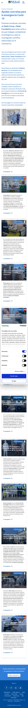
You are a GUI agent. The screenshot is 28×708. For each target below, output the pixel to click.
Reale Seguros (16, 692)
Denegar (14, 381)
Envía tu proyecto (14, 675)
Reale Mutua (7, 692)
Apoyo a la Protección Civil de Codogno (13, 491)
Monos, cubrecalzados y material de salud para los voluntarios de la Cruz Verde (13, 448)
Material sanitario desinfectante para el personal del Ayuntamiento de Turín (14, 536)
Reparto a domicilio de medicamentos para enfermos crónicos (13, 185)
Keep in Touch (8, 227)
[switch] (24, 356)
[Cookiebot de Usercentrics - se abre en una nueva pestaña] (20, 326)
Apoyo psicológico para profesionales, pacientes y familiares (12, 316)
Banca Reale (14, 694)
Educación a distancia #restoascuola (11, 139)
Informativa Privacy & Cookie (14, 705)
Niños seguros (8, 578)
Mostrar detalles (19, 371)
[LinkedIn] (16, 688)
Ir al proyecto (6, 172)
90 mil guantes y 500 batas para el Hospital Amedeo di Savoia (14, 403)
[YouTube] (20, 688)
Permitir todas (14, 376)
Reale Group (16, 696)
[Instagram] (11, 688)
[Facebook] (6, 688)
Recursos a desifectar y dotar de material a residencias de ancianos (13, 272)
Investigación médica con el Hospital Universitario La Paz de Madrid (14, 624)
